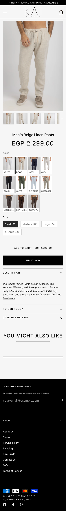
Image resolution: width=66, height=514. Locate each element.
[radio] (9, 165)
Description (11, 272)
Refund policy (11, 442)
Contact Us (9, 459)
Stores (6, 437)
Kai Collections (17, 496)
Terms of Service (12, 470)
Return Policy (13, 309)
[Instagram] (21, 504)
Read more (9, 298)
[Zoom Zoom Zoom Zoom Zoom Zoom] (33, 66)
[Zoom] (10, 104)
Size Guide (9, 453)
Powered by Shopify (17, 499)
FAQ (5, 465)
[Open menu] (8, 12)
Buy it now (33, 260)
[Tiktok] (13, 504)
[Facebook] (4, 504)
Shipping (8, 448)
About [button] (7, 420)
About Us (8, 431)
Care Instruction (15, 317)
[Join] (60, 400)
